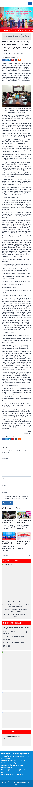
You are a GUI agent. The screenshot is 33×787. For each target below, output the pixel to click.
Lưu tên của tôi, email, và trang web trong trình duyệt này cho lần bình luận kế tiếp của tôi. (16, 497)
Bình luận (5, 458)
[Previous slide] (3, 17)
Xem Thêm (5, 528)
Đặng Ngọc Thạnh (7, 53)
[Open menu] (30, 3)
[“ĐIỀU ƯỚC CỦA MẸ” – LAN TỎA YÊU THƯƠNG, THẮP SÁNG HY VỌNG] (24, 515)
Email (4, 485)
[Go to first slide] (29, 17)
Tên (3, 478)
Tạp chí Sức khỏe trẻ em (13, 736)
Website (4, 492)
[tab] (17, 27)
